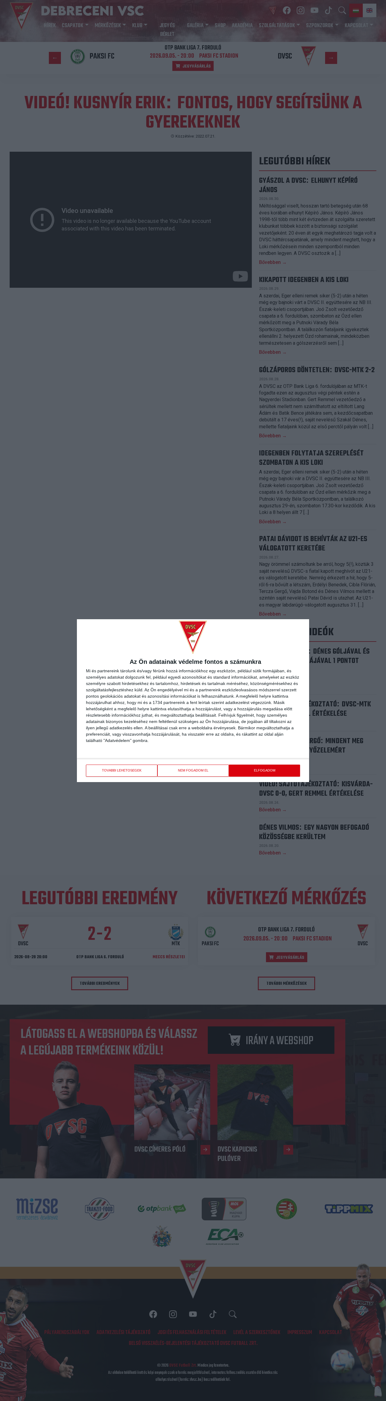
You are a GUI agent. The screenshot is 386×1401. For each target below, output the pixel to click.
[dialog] (193, 700)
